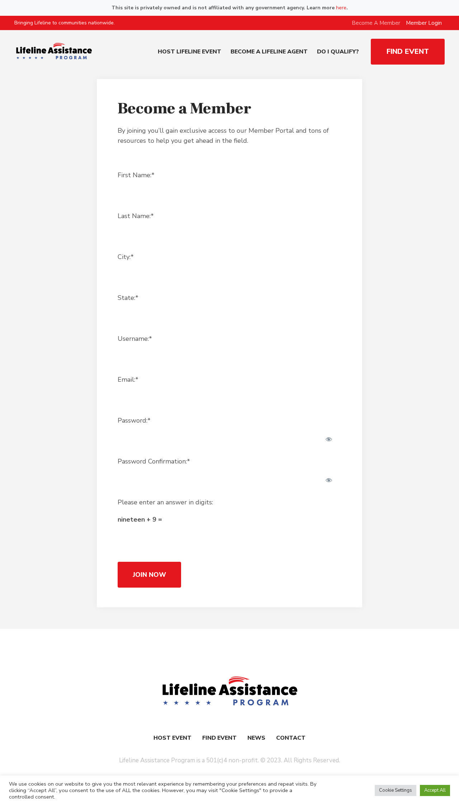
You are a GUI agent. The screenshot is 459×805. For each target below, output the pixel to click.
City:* (126, 257)
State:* (128, 297)
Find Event (219, 738)
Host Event (172, 738)
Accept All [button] (435, 790)
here (341, 7)
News (256, 738)
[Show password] (328, 439)
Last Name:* (136, 216)
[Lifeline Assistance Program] (229, 692)
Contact (291, 738)
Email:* (128, 379)
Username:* (135, 338)
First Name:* (136, 175)
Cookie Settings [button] (395, 790)
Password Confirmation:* (154, 461)
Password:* (134, 420)
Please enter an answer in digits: (165, 502)
